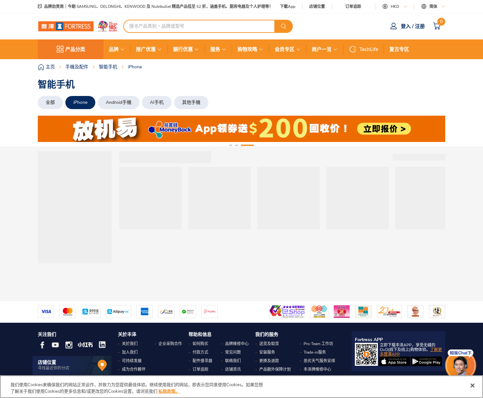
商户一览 (322, 49)
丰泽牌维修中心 (317, 369)
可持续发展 (132, 360)
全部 (50, 102)
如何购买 (200, 343)
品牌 (114, 49)
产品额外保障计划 (275, 369)
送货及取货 (269, 343)
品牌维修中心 (237, 343)
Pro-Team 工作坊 (318, 343)
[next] (434, 129)
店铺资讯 (233, 369)
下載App (287, 6)
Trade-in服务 (315, 352)
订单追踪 (353, 6)
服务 (215, 49)
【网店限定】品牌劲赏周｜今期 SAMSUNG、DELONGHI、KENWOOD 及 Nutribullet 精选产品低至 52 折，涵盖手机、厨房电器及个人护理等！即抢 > (149, 6)
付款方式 (200, 352)
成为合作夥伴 (134, 369)
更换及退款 (269, 360)
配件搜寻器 (202, 360)
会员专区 (284, 49)
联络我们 (233, 360)
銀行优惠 (183, 49)
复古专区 (399, 49)
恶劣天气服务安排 (319, 360)
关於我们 (130, 343)
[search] (283, 26)
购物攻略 (247, 49)
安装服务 (267, 352)
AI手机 (157, 102)
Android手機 (118, 102)
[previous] (48, 129)
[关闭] (472, 385)
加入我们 (130, 352)
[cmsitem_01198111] (241, 129)
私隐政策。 (169, 391)
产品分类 (75, 49)
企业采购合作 (170, 343)
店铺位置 (317, 6)
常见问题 (233, 352)
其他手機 (191, 102)
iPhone (80, 102)
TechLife (368, 49)
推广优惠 (146, 49)
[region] (241, 386)
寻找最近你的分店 (53, 368)
